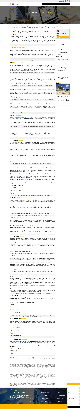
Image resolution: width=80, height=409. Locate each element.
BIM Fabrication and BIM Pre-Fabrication (63, 394)
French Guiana (48, 364)
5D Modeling (15, 115)
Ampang (19, 357)
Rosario (51, 377)
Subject (69, 392)
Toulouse (19, 382)
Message (69, 401)
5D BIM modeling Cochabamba (15, 125)
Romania (46, 377)
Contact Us (67, 3)
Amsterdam (22, 357)
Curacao (20, 363)
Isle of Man (25, 367)
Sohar (54, 378)
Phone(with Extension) (71, 398)
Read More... (12, 400)
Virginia (49, 383)
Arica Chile (50, 357)
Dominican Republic (42, 363)
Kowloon (26, 368)
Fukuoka (13, 365)
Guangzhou (43, 365)
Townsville (22, 382)
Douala (50, 363)
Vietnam (43, 383)
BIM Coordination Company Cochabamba (31, 337)
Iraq (18, 367)
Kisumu (47, 367)
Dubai (51, 363)
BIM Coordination (59, 401)
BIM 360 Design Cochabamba (46, 195)
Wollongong (34, 384)
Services (32, 395)
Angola (32, 357)
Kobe (12, 368)
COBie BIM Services (16, 140)
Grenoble (31, 365)
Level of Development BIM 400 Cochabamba (17, 253)
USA (26, 383)
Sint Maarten (45, 378)
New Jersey (53, 373)
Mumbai (27, 373)
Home (44, 3)
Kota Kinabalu (23, 368)
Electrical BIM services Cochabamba (16, 99)
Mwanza (36, 373)
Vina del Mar (46, 383)
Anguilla (34, 357)
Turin (51, 382)
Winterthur (25, 384)
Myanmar (38, 373)
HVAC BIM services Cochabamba (14, 72)
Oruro (32, 375)
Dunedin (13, 364)
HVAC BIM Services (60, 46)
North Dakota (14, 375)
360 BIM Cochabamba (17, 195)
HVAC (16, 62)
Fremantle (44, 364)
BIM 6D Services (16, 197)
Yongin (51, 384)
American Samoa (15, 357)
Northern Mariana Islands (23, 375)
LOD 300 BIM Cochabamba (48, 234)
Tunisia (49, 382)
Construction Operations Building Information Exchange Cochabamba (39, 163)
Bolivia (45, 358)
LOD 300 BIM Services (17, 217)
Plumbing (17, 75)
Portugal (31, 376)
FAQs (32, 397)
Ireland (20, 367)
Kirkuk (45, 367)
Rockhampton (43, 377)
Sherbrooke (27, 378)
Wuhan (38, 384)
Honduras (47, 366)
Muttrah (33, 373)
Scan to (15, 129)
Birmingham (38, 358)
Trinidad (35, 382)
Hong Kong (50, 366)
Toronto (17, 382)
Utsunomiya (30, 383)
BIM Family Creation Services (18, 339)
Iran (17, 367)
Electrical (17, 87)
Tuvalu (15, 383)
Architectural (18, 34)
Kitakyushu (50, 367)
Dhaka (29, 363)
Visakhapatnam (52, 383)
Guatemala (46, 365)
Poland (51, 375)
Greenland (25, 365)
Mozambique (20, 373)
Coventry (13, 363)
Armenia (14, 358)
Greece (23, 365)
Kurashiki (49, 368)
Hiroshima (40, 366)
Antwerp (44, 357)
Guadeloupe (37, 365)
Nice (34, 374)
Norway (28, 375)
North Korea (18, 375)
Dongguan (47, 363)
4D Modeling (17, 102)
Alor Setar (11, 357)
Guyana (22, 366)
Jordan (41, 367)
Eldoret (18, 364)
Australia (28, 358)
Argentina (47, 357)
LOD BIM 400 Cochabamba (37, 253)
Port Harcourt (18, 376)
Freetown (41, 364)
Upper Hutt (37, 383)
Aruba (16, 358)
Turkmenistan (12, 383)
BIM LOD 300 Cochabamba (35, 234)
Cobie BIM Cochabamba (15, 163)
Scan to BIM (59, 54)
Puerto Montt (49, 376)
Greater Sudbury (19, 365)
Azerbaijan (33, 358)
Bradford (53, 358)
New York (19, 374)
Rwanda (18, 378)
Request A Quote (63, 37)
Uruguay (21, 383)
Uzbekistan (34, 383)
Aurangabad (24, 358)
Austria (30, 358)
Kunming (46, 368)
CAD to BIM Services (60, 398)
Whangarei (14, 384)
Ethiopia (33, 364)
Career (32, 398)
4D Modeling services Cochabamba (15, 112)
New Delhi (45, 373)
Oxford (48, 375)
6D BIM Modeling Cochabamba (41, 215)
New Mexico (11, 374)
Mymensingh (42, 373)
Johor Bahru (38, 367)
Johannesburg (34, 367)
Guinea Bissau (16, 366)
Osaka (34, 375)
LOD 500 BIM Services (17, 255)
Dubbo (54, 363)
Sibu (36, 378)
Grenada (28, 365)
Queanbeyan (29, 377)
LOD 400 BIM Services (17, 236)
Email (68, 389)
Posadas (34, 376)
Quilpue (26, 377)
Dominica (38, 363)
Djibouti (31, 363)
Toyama (25, 382)
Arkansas (11, 358)
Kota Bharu (19, 368)
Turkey (54, 382)
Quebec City (16, 377)
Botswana (50, 358)
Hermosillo (33, 366)
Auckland (21, 358)
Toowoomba (13, 382)
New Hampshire (49, 373)
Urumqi (24, 383)
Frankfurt (38, 364)
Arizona (54, 357)
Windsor (20, 384)
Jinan (31, 367)
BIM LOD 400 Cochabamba (49, 253)
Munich (29, 373)
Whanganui (11, 384)
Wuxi (39, 384)
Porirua (11, 376)
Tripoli (37, 382)
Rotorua (53, 377)
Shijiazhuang (31, 378)
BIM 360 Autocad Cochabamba (31, 195)
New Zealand (23, 374)
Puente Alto (41, 376)
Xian (43, 384)
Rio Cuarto (32, 377)
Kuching (41, 368)
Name (68, 386)
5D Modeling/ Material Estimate (62, 52)
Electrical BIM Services (61, 49)
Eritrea (29, 364)
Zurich (16, 385)
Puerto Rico (53, 376)
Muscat (31, 373)
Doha (36, 363)
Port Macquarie (22, 376)
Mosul (11, 373)
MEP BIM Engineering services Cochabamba (44, 293)
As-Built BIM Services (17, 295)
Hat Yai (27, 366)
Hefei (31, 366)
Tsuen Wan (44, 382)
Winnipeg (23, 384)
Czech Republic (26, 363)
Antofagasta (41, 357)
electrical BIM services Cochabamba (35, 85)
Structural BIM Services (61, 44)
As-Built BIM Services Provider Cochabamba (42, 315)
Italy (29, 367)
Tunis (47, 382)
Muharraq (24, 373)
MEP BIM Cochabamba (36, 293)
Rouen (14, 378)
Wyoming (41, 384)
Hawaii (29, 366)
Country (69, 395)
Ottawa (42, 375)
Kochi (14, 368)
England (20, 364)
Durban (15, 364)
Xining (45, 384)
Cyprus (22, 363)
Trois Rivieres (40, 382)
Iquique (16, 367)
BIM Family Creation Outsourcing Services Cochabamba (34, 355)
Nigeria (38, 374)
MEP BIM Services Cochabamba (18, 293)
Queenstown (20, 377)
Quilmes (24, 377)
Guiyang (19, 366)
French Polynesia (52, 364)
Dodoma (34, 363)
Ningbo (48, 374)
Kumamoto (43, 368)
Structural (17, 47)
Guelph (54, 365)
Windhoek (17, 384)
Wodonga (32, 384)
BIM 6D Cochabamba (20, 215)
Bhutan (36, 358)
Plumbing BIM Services (61, 47)
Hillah (35, 366)
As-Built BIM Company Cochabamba (30, 316)
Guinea (13, 366)
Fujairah (11, 365)
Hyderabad (11, 367)
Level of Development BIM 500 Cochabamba (33, 274)
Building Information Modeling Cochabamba (24, 72)
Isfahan (23, 367)
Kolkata (16, 368)
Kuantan (38, 368)
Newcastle (26, 374)
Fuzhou (16, 365)
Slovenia (51, 378)
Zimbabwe (13, 385)
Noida (52, 374)
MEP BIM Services (16, 276)
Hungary (53, 366)
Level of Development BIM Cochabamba (17, 274)
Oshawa (36, 375)
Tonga (11, 382)
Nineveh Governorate (44, 374)
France (36, 364)
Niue (50, 374)
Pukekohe (11, 377)
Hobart (42, 366)
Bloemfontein (42, 358)
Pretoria (38, 376)
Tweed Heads (18, 383)
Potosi (36, 376)
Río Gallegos (36, 377)
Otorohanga (39, 375)
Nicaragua (32, 374)
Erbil (27, 364)
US (25, 383)
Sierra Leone (38, 378)
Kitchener (53, 367)
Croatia (16, 363)
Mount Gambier (17, 373)
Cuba (17, 363)
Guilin (11, 366)
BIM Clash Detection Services (61, 395)
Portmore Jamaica (27, 376)
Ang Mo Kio (29, 357)
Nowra (30, 375)
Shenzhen (21, 378)
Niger (36, 374)
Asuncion (18, 358)
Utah (28, 383)
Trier (32, 382)
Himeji (37, 366)
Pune (13, 377)
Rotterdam (11, 378)
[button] (2, 15)
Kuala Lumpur (30, 368)
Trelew (31, 382)
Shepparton (24, 378)
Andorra (26, 357)
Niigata (40, 374)
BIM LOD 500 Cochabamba (49, 274)
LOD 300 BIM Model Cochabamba (17, 234)
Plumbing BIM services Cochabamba (15, 85)
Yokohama (48, 384)
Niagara (29, 374)
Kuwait (52, 368)
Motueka (13, 373)
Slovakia (49, 378)
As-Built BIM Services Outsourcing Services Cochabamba (18, 315)
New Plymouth (16, 374)
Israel (28, 367)
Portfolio (42, 405)
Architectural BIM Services (61, 42)
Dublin (11, 364)
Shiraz (34, 378)
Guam (40, 365)
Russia (16, 378)
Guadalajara (34, 365)
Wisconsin (29, 384)
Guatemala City (50, 365)
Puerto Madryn (45, 376)
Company (32, 394)
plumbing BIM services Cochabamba (33, 99)
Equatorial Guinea (23, 364)
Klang (11, 368)
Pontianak (53, 375)
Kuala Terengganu (34, 368)
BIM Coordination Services (18, 318)
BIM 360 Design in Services (18, 166)
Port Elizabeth (14, 376)
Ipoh (13, 367)
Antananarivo (37, 357)
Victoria (40, 383)
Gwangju (24, 366)
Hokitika (45, 366)
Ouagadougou (45, 375)
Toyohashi (28, 382)
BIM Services (58, 392)
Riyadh (40, 377)
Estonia (31, 364)
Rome (49, 377)
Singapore (42, 378)
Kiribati (43, 367)
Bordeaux (47, 358)
